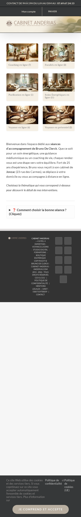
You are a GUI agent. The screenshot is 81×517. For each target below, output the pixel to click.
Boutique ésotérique (40, 256)
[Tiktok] (67, 250)
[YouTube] (67, 260)
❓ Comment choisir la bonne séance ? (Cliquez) (37, 212)
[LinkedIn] (58, 269)
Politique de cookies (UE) (69, 485)
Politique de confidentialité (53, 482)
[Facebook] (58, 241)
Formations (40, 252)
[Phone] (63, 279)
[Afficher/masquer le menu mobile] (73, 23)
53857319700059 (40, 292)
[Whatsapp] (67, 269)
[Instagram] (58, 250)
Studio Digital (40, 250)
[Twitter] (67, 241)
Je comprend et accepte (40, 509)
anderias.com (40, 269)
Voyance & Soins (40, 247)
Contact (40, 294)
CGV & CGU (40, 278)
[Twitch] (58, 260)
